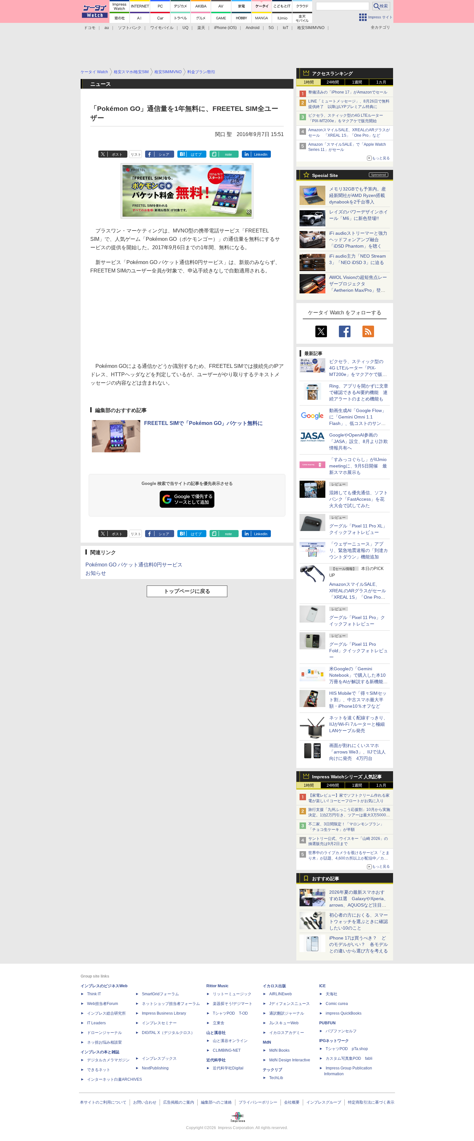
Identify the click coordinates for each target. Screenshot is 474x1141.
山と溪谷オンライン (230, 1040)
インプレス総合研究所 (106, 1013)
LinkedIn (260, 154)
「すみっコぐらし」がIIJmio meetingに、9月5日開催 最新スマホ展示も (358, 466)
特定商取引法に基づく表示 (371, 1102)
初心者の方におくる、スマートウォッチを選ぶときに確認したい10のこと (358, 921)
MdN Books (279, 1050)
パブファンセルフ (341, 1031)
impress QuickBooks (343, 1013)
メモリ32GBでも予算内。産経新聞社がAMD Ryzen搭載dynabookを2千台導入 (357, 195)
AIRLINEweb (280, 994)
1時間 (309, 82)
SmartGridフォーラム (160, 994)
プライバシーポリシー (258, 1102)
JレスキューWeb (284, 1023)
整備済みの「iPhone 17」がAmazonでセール (347, 92)
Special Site (325, 175)
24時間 (333, 82)
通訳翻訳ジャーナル (286, 1013)
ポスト (117, 154)
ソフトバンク (129, 27)
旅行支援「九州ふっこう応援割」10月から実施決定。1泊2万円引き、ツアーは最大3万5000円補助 (349, 815)
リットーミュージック (232, 994)
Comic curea (337, 1003)
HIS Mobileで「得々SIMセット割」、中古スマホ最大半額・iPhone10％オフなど (358, 700)
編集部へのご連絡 (216, 1102)
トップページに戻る (187, 591)
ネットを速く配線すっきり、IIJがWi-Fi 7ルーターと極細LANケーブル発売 (358, 724)
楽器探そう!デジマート (232, 1003)
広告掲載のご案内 (178, 1102)
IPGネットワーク (334, 1040)
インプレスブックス (159, 1058)
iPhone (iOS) (225, 27)
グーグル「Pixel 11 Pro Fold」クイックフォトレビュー (358, 651)
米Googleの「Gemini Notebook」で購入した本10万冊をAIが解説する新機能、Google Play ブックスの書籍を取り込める (358, 681)
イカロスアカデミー (286, 1032)
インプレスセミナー (159, 1023)
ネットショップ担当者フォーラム (171, 1003)
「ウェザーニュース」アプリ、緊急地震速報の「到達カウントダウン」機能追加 (358, 550)
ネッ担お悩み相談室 (104, 1042)
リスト (136, 154)
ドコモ (89, 27)
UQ (185, 27)
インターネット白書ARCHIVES (114, 1079)
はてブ (196, 154)
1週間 (357, 82)
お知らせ (95, 573)
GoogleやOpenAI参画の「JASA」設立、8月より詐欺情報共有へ (358, 441)
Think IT (94, 994)
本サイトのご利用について (103, 1102)
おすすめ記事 (325, 878)
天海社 (331, 994)
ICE (322, 986)
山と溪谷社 (216, 1032)
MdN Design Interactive (289, 1060)
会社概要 (292, 1102)
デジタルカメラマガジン (108, 1060)
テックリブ (272, 1069)
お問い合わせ (144, 1102)
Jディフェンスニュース (289, 1003)
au (106, 27)
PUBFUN (327, 1023)
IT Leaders (96, 1023)
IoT (285, 27)
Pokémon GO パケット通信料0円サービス (134, 564)
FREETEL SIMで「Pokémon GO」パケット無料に (203, 423)
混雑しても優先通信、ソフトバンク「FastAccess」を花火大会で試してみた (358, 499)
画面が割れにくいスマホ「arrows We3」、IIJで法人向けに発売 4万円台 (357, 752)
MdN (267, 1042)
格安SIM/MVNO (310, 27)
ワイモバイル (161, 27)
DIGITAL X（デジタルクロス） (168, 1032)
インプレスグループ (323, 1102)
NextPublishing (155, 1068)
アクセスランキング (332, 73)
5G (271, 27)
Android (253, 27)
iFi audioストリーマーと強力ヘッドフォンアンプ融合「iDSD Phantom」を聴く (358, 240)
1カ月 (381, 82)
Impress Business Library (164, 1013)
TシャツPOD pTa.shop (347, 1049)
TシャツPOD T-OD (230, 1013)
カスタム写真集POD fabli (349, 1058)
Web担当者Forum (102, 1003)
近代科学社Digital (228, 1068)
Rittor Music (217, 986)
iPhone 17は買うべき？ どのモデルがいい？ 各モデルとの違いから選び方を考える (358, 944)
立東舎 (218, 1023)
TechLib (276, 1078)
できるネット (98, 1069)
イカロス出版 (274, 986)
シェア (164, 154)
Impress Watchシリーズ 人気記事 (347, 776)
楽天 (201, 27)
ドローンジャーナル (104, 1032)
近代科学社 (216, 1060)
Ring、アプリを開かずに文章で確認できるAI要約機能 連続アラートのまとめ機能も (358, 392)
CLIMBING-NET (227, 1050)
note (228, 154)
